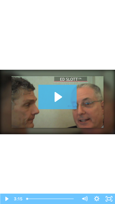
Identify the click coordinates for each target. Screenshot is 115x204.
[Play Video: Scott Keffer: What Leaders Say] (57, 97)
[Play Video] (6, 199)
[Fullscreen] (109, 199)
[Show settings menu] (96, 199)
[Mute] (84, 199)
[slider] (51, 199)
